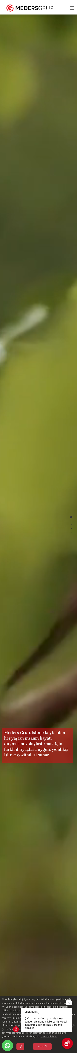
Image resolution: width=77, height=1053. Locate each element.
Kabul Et (42, 1046)
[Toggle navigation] (72, 8)
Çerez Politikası (49, 1036)
